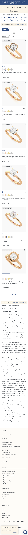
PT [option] (2, 69)
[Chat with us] (25, 532)
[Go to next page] (17, 295)
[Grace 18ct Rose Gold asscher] (14, 100)
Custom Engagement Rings (8, 473)
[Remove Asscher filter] (9, 36)
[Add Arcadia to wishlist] (24, 250)
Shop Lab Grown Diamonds (8, 479)
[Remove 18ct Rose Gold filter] (12, 33)
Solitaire (25, 14)
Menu (2, 7)
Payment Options (6, 515)
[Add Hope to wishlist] (24, 124)
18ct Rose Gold (18, 14)
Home (3, 14)
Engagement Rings (9, 14)
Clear (12, 36)
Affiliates (4, 500)
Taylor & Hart (14, 7)
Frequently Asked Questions (8, 492)
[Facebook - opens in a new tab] (6, 521)
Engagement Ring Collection (8, 471)
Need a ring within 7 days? (14, 24)
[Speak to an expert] (25, 7)
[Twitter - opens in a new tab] (18, 521)
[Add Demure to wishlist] (24, 208)
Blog (3, 498)
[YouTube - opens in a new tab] (22, 521)
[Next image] (24, 51)
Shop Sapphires (5, 483)
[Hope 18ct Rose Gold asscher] (14, 142)
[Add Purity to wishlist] (24, 40)
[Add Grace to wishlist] (24, 82)
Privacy (3, 509)
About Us (4, 496)
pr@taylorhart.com (6, 461)
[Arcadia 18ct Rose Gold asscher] (14, 268)
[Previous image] (3, 51)
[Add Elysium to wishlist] (24, 166)
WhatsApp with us (6, 452)
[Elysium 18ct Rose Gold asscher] (14, 184)
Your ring (15, 11)
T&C (3, 511)
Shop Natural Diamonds (7, 477)
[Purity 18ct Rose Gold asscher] (14, 59)
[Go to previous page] (10, 295)
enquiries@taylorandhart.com (9, 454)
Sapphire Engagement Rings (8, 475)
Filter (6, 29)
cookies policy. (7, 530)
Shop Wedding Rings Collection (9, 481)
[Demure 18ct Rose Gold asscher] (14, 226)
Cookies (3, 513)
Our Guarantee (5, 494)
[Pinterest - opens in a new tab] (10, 521)
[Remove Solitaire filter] (22, 33)
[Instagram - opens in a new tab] (14, 521)
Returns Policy (5, 517)
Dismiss (15, 532)
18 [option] (5, 69)
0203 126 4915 (5, 450)
